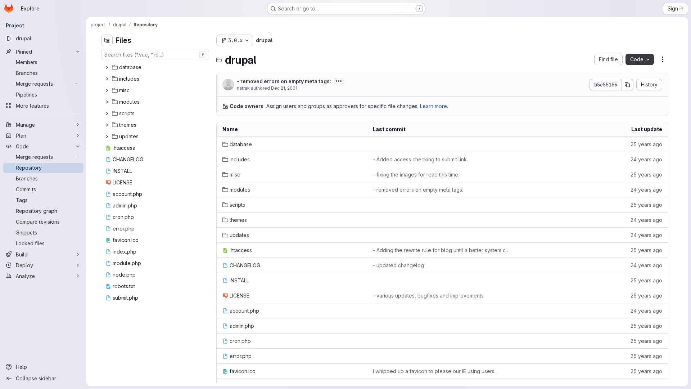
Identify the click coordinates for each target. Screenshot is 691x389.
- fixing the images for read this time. (416, 174)
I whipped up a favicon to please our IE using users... (435, 371)
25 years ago (646, 144)
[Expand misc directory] (107, 90)
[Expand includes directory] (107, 79)
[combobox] (155, 54)
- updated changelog (398, 265)
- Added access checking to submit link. (420, 159)
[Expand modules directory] (107, 102)
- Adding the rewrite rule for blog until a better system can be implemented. (442, 250)
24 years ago (646, 159)
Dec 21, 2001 (284, 88)
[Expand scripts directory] (107, 113)
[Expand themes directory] (107, 125)
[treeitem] (156, 67)
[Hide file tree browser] (107, 40)
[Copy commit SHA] (627, 84)
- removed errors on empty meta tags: (284, 81)
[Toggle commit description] (338, 81)
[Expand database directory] (107, 67)
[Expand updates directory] (107, 136)
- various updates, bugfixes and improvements (428, 295)
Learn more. (434, 106)
